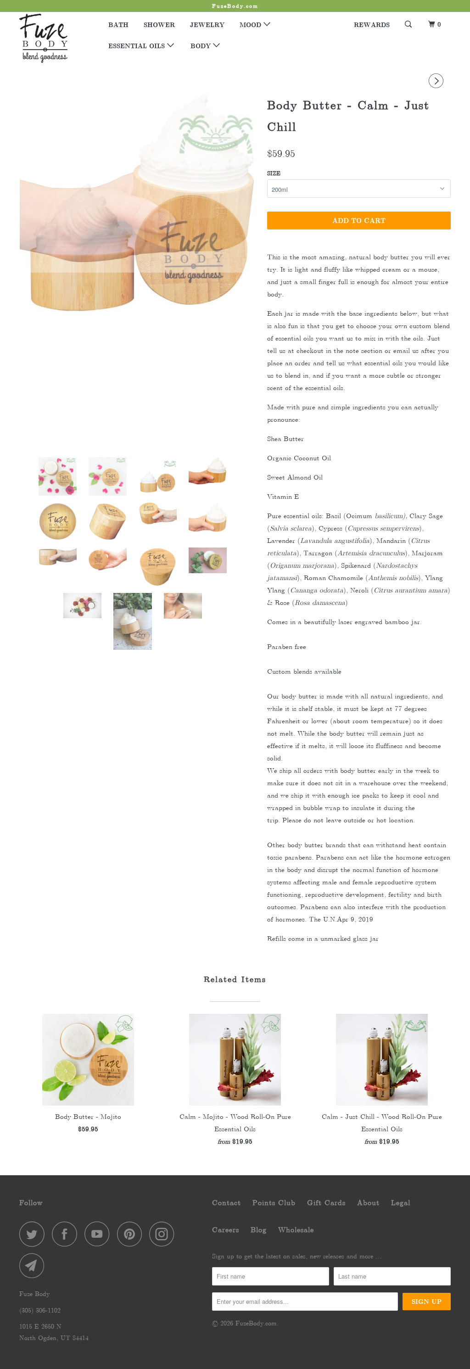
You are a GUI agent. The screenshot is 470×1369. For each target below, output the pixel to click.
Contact (226, 1203)
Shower (159, 24)
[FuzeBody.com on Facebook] (67, 1233)
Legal (400, 1203)
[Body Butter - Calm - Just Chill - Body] (138, 183)
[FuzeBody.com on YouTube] (99, 1233)
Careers (225, 1230)
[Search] (409, 24)
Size (273, 173)
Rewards (372, 24)
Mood (251, 24)
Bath (118, 24)
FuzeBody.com (256, 1323)
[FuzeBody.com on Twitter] (34, 1233)
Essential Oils (137, 46)
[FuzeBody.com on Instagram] (164, 1233)
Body (201, 46)
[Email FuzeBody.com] (34, 1265)
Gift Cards (326, 1203)
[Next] (437, 80)
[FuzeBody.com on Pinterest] (132, 1233)
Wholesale (296, 1230)
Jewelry (207, 24)
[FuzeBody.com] (56, 38)
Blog (259, 1230)
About (368, 1203)
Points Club (274, 1203)
